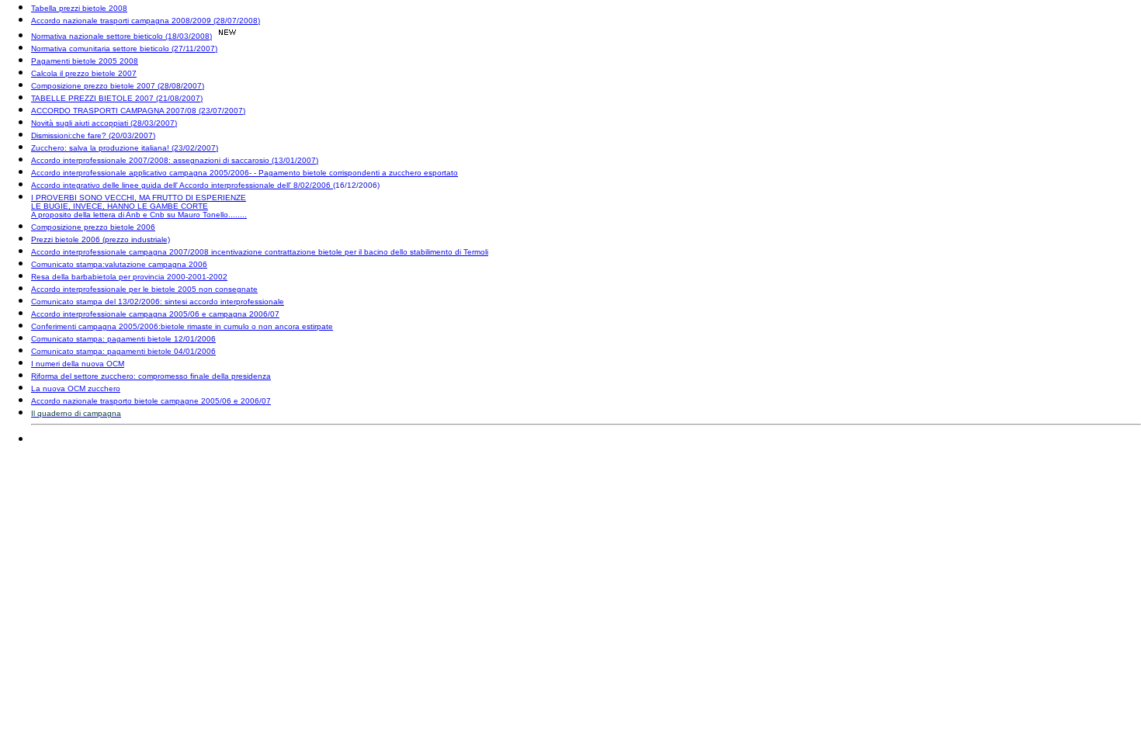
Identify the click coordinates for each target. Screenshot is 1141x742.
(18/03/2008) (187, 36)
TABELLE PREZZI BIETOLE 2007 (92, 98)
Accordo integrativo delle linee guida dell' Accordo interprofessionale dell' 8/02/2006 (182, 185)
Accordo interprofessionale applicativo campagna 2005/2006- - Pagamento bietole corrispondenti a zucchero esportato (244, 172)
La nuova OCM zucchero (75, 388)
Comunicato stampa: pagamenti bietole (101, 339)
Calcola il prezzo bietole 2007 (84, 73)
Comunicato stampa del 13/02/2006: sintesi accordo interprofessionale (157, 301)
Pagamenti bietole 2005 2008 (84, 61)
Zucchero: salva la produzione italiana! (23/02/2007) (124, 148)
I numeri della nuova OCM (77, 363)
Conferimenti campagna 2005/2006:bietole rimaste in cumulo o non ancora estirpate (182, 326)
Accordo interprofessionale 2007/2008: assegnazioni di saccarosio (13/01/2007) (174, 160)
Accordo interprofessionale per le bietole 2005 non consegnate (144, 289)
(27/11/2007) (193, 48)
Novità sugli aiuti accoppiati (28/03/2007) (104, 123)
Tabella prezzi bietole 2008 (79, 8)
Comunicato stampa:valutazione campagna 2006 (119, 264)
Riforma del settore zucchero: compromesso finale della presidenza (151, 376)
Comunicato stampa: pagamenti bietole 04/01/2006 (123, 351)
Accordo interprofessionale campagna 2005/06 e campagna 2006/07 (155, 314)
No (36, 36)
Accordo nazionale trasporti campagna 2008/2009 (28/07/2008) (145, 20)
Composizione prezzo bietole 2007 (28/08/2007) (117, 85)
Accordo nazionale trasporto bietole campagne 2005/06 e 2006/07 (151, 401)
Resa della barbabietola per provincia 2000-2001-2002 (129, 276)
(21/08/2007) (178, 98)
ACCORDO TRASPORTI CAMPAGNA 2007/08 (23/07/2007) (138, 110)
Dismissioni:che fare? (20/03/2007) (93, 135)
